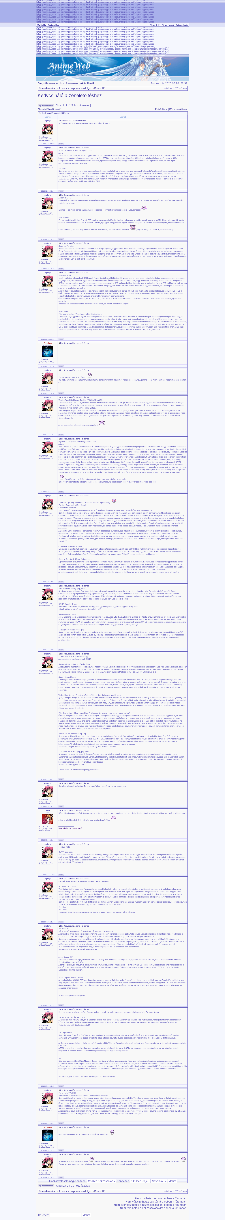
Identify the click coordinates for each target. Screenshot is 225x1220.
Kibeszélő (99, 88)
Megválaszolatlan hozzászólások (58, 83)
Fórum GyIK (155, 25)
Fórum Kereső (168, 25)
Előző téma (161, 109)
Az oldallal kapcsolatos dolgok (75, 88)
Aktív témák (87, 83)
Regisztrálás (53, 25)
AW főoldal (41, 25)
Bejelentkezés (182, 25)
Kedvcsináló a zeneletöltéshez (70, 95)
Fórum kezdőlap (47, 88)
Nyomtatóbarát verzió (49, 109)
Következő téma (178, 109)
